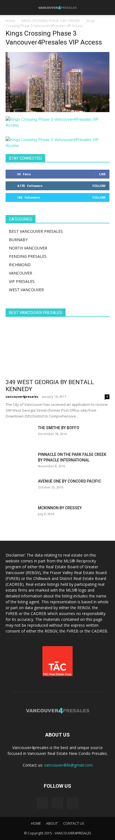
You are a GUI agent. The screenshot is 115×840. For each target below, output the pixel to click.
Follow (99, 186)
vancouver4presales (22, 396)
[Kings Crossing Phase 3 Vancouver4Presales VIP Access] (57, 110)
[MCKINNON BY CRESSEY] (19, 515)
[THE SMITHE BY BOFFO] (19, 434)
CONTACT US (73, 823)
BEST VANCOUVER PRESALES (36, 231)
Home (10, 20)
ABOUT (52, 823)
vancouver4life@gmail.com (68, 765)
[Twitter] (72, 803)
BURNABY (18, 239)
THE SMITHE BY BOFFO (58, 428)
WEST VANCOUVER (26, 289)
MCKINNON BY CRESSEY (60, 508)
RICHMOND (20, 264)
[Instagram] (57, 802)
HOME (36, 823)
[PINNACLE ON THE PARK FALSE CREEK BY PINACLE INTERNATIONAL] (19, 461)
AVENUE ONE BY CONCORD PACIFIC (69, 481)
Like (102, 174)
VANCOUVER (20, 273)
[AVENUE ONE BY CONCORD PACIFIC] (19, 488)
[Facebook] (42, 803)
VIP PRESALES (22, 281)
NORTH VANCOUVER (28, 248)
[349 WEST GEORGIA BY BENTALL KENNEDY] (57, 349)
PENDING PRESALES (28, 256)
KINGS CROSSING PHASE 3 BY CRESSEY (50, 20)
